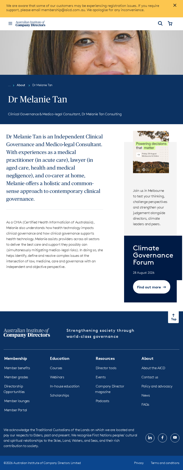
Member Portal (15, 410)
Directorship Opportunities (14, 389)
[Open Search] (160, 24)
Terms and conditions (165, 463)
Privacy (139, 463)
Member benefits (17, 368)
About (147, 358)
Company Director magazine (109, 389)
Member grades (16, 377)
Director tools (106, 368)
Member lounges (17, 401)
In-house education (64, 386)
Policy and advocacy (156, 386)
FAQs (145, 404)
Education (59, 358)
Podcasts (102, 401)
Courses (56, 368)
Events (101, 377)
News (145, 395)
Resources (105, 358)
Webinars (57, 377)
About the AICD (153, 368)
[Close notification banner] (174, 7)
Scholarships (59, 395)
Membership (15, 358)
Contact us (149, 377)
